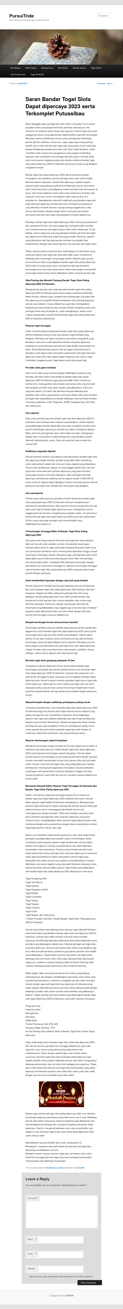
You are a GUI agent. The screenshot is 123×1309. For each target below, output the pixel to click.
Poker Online (30, 67)
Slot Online (63, 67)
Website (31, 1268)
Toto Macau (15, 67)
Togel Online (96, 67)
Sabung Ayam (47, 67)
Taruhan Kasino (79, 67)
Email (32, 1253)
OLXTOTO (69, 1295)
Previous (100, 83)
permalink (80, 1167)
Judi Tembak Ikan (18, 74)
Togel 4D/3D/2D (37, 74)
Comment (33, 1198)
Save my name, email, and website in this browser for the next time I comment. (61, 1276)
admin (60, 1167)
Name (32, 1239)
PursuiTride (21, 15)
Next (110, 83)
